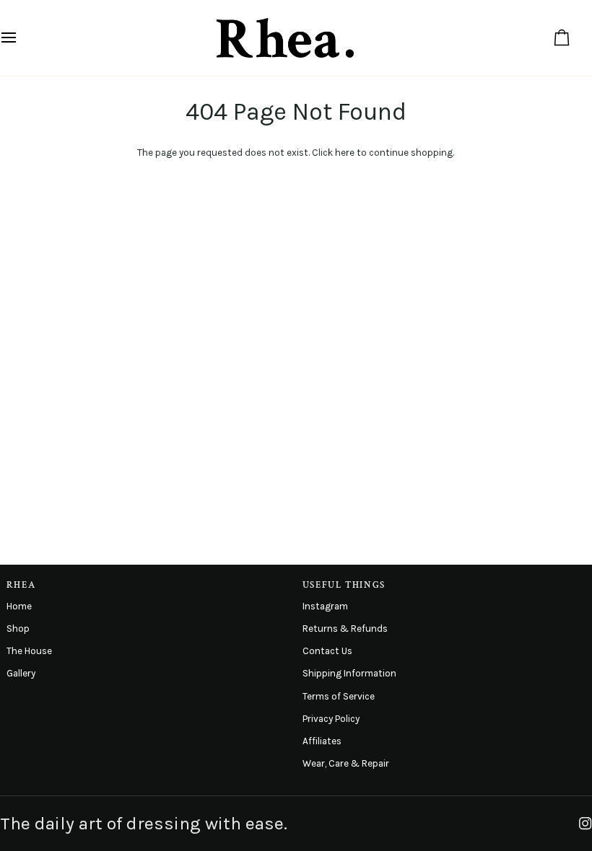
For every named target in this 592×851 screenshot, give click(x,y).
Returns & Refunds (345, 628)
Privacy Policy (331, 718)
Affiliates (321, 741)
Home (19, 606)
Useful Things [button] (344, 585)
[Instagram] (585, 823)
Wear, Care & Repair (345, 763)
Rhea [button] (21, 585)
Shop (18, 628)
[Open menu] (21, 38)
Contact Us (327, 650)
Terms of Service (338, 696)
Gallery (20, 673)
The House (29, 650)
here (344, 152)
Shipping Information (349, 673)
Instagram (325, 606)
